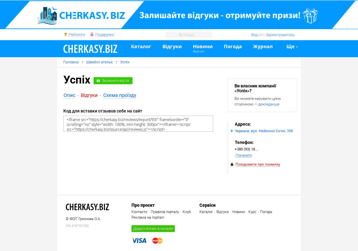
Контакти (139, 212)
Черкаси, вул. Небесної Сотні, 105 (264, 131)
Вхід (254, 34)
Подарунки (104, 34)
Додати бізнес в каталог (153, 228)
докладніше (268, 104)
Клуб (187, 212)
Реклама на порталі (148, 217)
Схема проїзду (119, 95)
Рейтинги (77, 34)
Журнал (198, 51)
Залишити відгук (115, 80)
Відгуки (172, 46)
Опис (69, 95)
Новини (203, 46)
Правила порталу (165, 212)
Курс (252, 212)
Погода (233, 46)
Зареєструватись (280, 34)
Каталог (141, 46)
